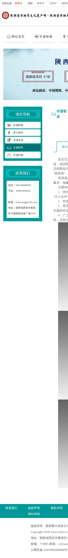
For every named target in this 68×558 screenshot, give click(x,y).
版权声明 (34, 508)
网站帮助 (34, 514)
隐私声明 (57, 508)
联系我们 (11, 508)
